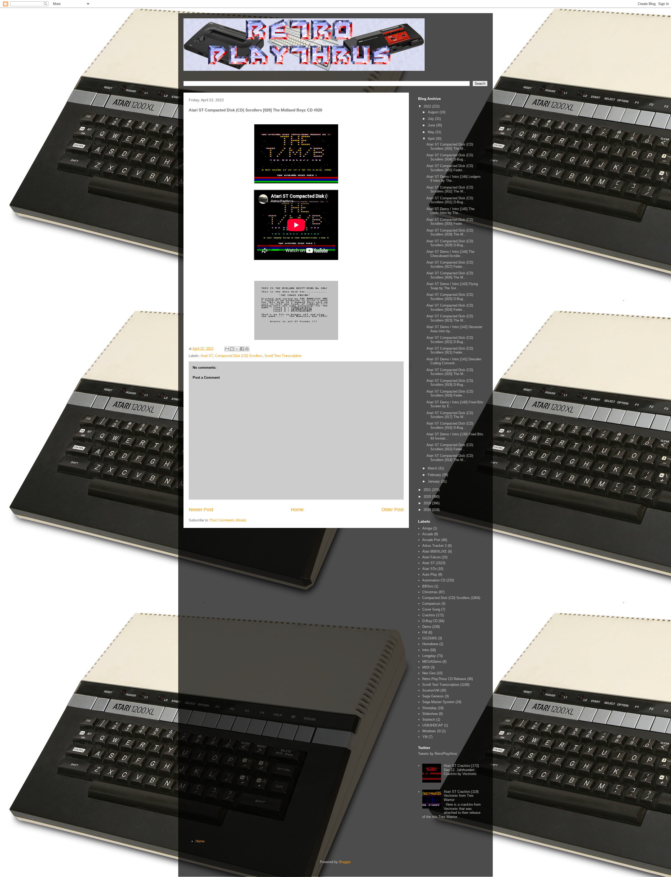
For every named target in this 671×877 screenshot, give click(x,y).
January (434, 481)
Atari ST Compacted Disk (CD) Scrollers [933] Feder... (449, 168)
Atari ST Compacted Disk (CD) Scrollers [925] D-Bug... (449, 297)
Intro (425, 650)
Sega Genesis (433, 696)
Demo (426, 627)
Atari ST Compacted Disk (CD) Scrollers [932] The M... (449, 189)
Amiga (427, 528)
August (434, 112)
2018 (428, 510)
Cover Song (431, 609)
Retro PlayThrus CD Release (444, 679)
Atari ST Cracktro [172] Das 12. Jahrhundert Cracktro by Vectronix (461, 770)
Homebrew (430, 644)
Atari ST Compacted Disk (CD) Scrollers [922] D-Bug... (449, 340)
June (432, 125)
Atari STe (429, 569)
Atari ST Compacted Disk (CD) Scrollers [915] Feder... (449, 447)
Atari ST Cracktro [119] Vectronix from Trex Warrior (461, 796)
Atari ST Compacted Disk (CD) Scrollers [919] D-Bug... (449, 383)
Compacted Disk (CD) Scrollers (238, 356)
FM (424, 632)
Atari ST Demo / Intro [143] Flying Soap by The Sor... (452, 286)
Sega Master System (438, 702)
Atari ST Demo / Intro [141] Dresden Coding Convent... (453, 361)
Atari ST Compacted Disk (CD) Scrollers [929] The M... (449, 232)
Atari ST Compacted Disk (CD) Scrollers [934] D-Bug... (449, 157)
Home (297, 509)
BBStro (427, 586)
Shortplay (429, 708)
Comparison (431, 604)
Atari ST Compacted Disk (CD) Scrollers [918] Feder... (449, 393)
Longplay (429, 656)
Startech (428, 719)
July (431, 119)
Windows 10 (431, 731)
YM (425, 737)
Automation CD (433, 580)
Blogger (344, 862)
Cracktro (428, 615)
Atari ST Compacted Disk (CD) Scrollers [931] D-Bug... (449, 200)
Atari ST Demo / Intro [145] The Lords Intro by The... (450, 211)
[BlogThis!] (232, 348)
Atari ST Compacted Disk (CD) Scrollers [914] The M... (449, 458)
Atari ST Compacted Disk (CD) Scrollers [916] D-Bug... (449, 425)
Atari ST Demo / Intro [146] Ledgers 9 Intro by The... (453, 179)
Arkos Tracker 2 (434, 546)
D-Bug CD (429, 621)
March (433, 468)
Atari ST (207, 356)
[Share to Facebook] (242, 348)
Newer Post (201, 509)
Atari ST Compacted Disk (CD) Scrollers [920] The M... (449, 372)
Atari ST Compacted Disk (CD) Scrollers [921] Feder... (449, 350)
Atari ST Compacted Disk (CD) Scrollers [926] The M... (449, 275)
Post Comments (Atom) (228, 520)
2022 (428, 106)
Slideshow (430, 714)
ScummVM (430, 690)
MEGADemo (431, 662)
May (431, 132)
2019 (428, 503)
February (435, 475)
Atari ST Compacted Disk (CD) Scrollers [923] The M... (449, 318)
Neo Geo (429, 673)
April (432, 139)
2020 (428, 497)
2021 (428, 490)
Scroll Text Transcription (282, 356)
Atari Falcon (431, 557)
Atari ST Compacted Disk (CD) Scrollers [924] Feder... (449, 307)
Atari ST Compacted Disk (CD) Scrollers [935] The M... (449, 146)
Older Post (392, 509)
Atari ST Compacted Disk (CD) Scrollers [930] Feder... (449, 222)
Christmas (430, 592)
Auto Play (429, 574)
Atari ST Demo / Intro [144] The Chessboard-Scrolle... (450, 254)
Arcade (427, 534)
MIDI (426, 667)
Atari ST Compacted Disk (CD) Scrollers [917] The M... (449, 415)
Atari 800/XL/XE (434, 551)
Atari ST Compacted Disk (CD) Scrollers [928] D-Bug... (449, 243)
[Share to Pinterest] (247, 348)
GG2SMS (429, 638)
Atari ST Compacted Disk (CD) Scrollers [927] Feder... (449, 264)
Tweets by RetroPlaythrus (437, 754)
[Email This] (227, 348)
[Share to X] (237, 348)
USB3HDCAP (432, 725)
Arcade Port (431, 540)
